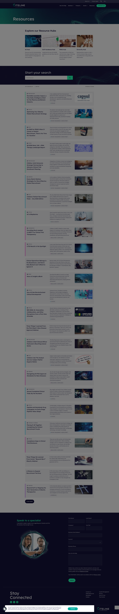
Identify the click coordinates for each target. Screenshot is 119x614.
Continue (73, 608)
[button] (5, 609)
